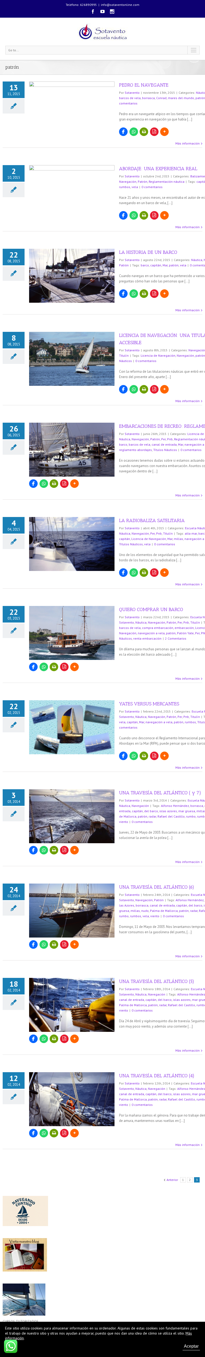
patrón (200, 98)
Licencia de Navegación (158, 355)
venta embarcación (147, 638)
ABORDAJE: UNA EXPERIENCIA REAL (158, 169)
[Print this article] (144, 131)
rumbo (191, 816)
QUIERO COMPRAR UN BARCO (151, 609)
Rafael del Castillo (171, 816)
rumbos (124, 187)
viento (123, 822)
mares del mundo (181, 98)
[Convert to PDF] (154, 131)
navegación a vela (151, 633)
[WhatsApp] (133, 131)
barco (145, 265)
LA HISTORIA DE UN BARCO (148, 252)
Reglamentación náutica (166, 182)
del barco (151, 811)
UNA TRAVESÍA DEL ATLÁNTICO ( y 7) (160, 793)
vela (135, 187)
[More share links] (164, 131)
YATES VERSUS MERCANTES (149, 704)
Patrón (142, 182)
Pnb (170, 439)
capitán (155, 265)
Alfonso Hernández (175, 806)
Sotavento (132, 93)
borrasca (148, 98)
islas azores (168, 811)
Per (163, 439)
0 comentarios (152, 187)
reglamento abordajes (135, 450)
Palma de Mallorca (164, 911)
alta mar (191, 533)
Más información (187, 143)
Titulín (124, 355)
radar (152, 816)
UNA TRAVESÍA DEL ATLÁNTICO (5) (156, 981)
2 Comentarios (175, 638)
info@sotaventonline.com (120, 5)
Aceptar (191, 1346)
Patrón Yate (185, 633)
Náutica (196, 260)
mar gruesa (186, 811)
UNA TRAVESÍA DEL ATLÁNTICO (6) (156, 887)
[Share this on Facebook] (123, 131)
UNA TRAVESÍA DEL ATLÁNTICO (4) (156, 1076)
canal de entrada (164, 444)
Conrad (161, 98)
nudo (145, 911)
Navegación (127, 182)
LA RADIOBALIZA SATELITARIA (152, 520)
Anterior (172, 1180)
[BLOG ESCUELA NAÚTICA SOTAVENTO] (25, 1240)
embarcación (184, 628)
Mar (165, 265)
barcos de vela (130, 98)
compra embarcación (157, 628)
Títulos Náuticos (165, 450)
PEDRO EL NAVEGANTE (143, 85)
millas (178, 539)
